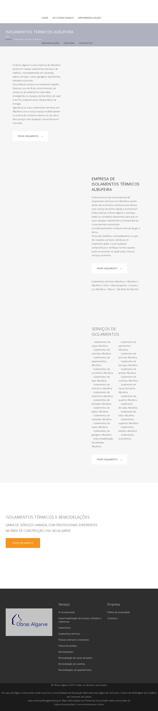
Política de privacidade (118, 612)
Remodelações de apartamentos (75, 669)
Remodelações (65, 651)
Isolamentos (64, 627)
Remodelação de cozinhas (71, 663)
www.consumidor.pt (119, 700)
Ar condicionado (66, 612)
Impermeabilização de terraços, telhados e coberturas (80, 620)
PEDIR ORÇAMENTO (28, 136)
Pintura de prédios (67, 645)
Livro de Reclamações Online (90, 704)
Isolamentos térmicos (69, 633)
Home (8, 39)
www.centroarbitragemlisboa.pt (44, 700)
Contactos (112, 618)
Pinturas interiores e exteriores (73, 639)
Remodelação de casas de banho (75, 657)
